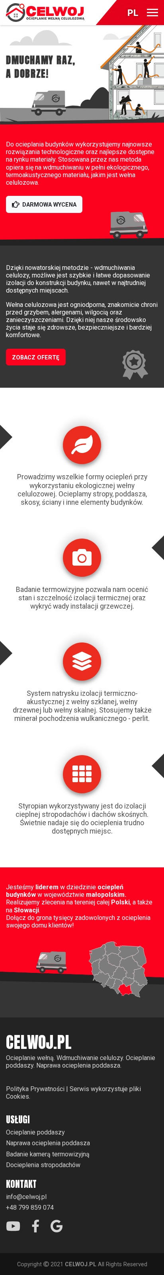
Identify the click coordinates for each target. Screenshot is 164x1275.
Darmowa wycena (49, 204)
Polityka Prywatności (35, 1089)
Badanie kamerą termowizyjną (48, 1154)
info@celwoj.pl (26, 1197)
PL (133, 12)
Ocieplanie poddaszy (35, 1132)
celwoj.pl (39, 1042)
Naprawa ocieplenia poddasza (48, 1143)
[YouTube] (13, 1228)
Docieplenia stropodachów (43, 1165)
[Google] (57, 1226)
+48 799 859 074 (30, 1207)
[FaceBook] (35, 1228)
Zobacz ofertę (35, 357)
